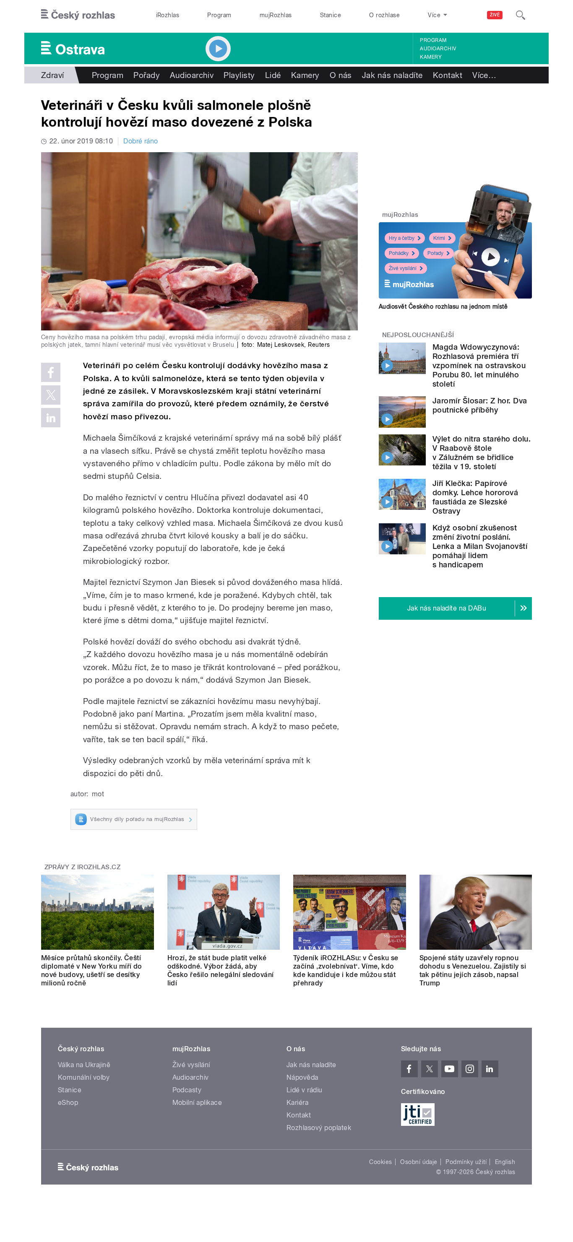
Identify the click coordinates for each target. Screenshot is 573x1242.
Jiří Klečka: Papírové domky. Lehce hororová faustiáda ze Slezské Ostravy (475, 497)
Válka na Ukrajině (84, 1065)
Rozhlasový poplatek (318, 1128)
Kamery (431, 57)
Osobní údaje (419, 1162)
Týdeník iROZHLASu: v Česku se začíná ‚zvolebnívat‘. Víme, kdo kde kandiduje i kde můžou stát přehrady (345, 970)
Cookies (380, 1162)
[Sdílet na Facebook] (50, 372)
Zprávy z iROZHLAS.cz (82, 867)
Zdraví (52, 75)
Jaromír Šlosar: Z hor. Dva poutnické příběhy (479, 405)
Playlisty (239, 75)
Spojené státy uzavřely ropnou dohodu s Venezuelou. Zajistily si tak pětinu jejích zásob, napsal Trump (472, 970)
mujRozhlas (276, 15)
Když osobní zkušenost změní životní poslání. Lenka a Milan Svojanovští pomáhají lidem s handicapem (479, 546)
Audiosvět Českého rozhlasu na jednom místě (443, 306)
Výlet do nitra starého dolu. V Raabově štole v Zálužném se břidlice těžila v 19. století (481, 452)
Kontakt (447, 75)
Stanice (330, 15)
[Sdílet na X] (50, 395)
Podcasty (187, 1090)
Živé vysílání (403, 268)
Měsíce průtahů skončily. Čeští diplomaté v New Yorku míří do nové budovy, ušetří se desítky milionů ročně (91, 970)
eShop (68, 1103)
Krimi (439, 238)
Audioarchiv (438, 49)
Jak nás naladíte (392, 75)
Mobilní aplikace (197, 1103)
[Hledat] (520, 15)
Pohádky (399, 253)
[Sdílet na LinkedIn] (50, 417)
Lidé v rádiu (304, 1090)
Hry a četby (401, 238)
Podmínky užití (466, 1162)
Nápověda (302, 1077)
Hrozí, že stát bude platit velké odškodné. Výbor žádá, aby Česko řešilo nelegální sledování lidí (220, 970)
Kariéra (297, 1103)
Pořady (146, 75)
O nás (341, 75)
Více (484, 75)
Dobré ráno (140, 141)
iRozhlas (168, 15)
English (505, 1162)
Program (219, 15)
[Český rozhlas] (78, 15)
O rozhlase (384, 15)
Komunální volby (83, 1077)
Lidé (273, 75)
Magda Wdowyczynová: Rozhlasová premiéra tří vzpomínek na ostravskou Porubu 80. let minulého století (479, 365)
